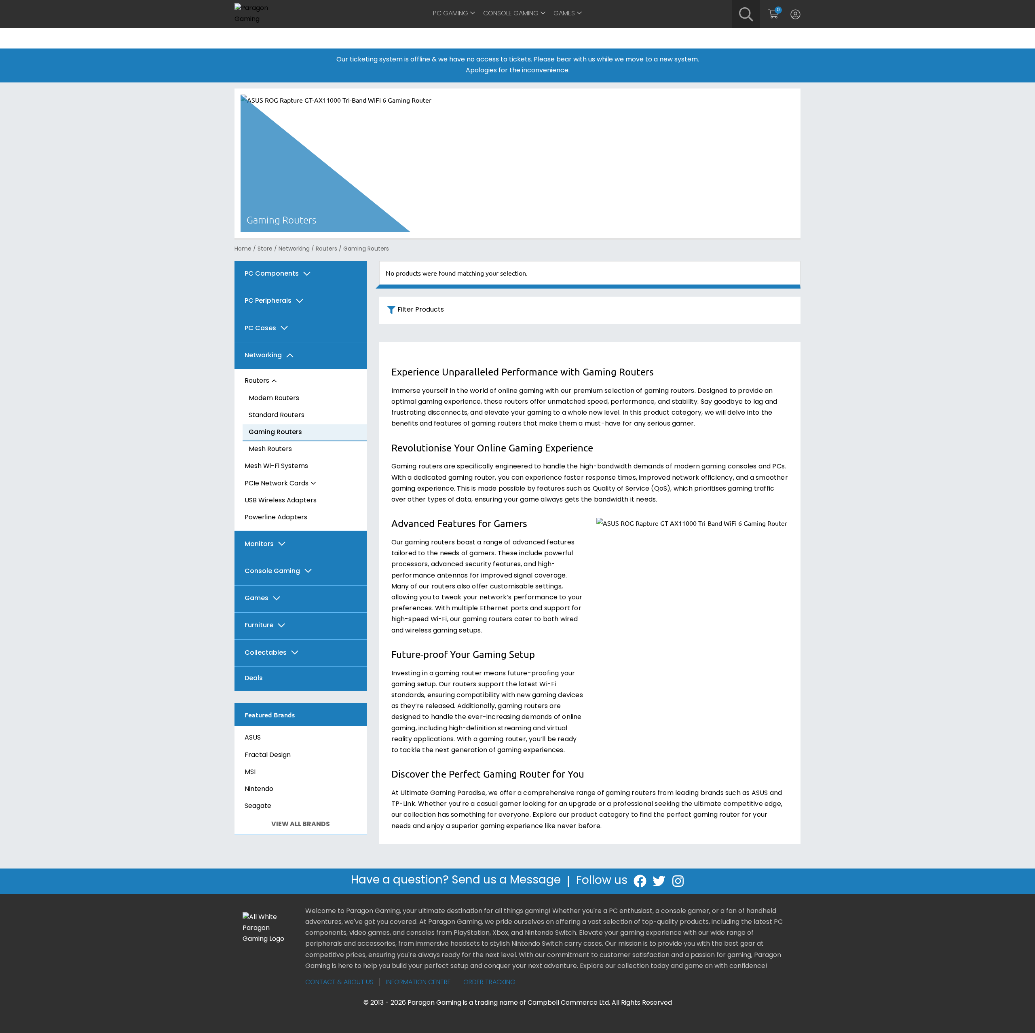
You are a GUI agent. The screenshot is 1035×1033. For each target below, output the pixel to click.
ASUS (253, 738)
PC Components (272, 274)
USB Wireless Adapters (281, 501)
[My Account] (795, 14)
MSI (250, 772)
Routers (326, 249)
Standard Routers (276, 415)
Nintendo (259, 789)
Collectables (266, 653)
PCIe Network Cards (276, 484)
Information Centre (418, 982)
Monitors (259, 544)
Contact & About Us (339, 982)
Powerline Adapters (276, 517)
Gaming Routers (275, 432)
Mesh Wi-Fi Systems (276, 466)
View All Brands (300, 824)
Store (265, 249)
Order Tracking (489, 982)
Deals (254, 678)
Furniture (259, 625)
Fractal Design (268, 755)
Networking (294, 249)
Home (242, 249)
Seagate (258, 806)
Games (564, 14)
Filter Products (420, 310)
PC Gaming (450, 14)
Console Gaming (511, 14)
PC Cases (260, 328)
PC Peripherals (268, 301)
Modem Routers (274, 398)
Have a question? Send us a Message (456, 880)
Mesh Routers (270, 449)
